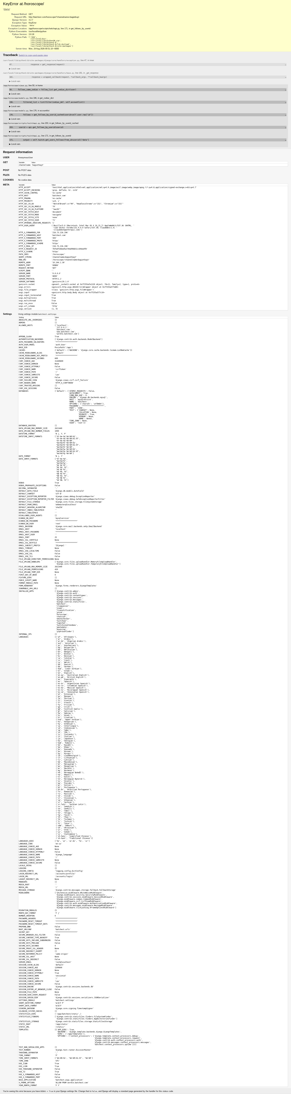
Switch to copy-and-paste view (33, 55)
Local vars (14, 69)
